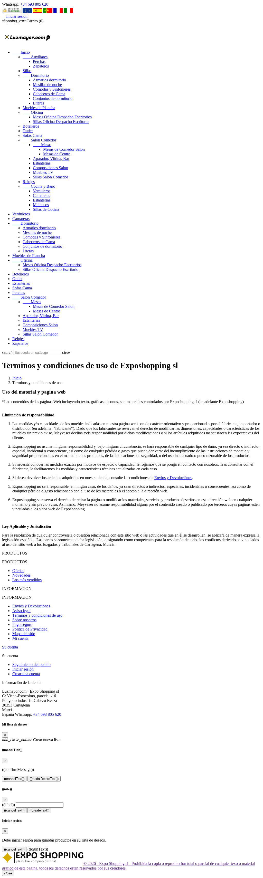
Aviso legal (21, 610)
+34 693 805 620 (34, 4)
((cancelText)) (14, 779)
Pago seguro (22, 624)
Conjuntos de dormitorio (52, 98)
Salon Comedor (39, 140)
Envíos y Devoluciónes (173, 477)
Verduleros (41, 191)
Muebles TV (43, 172)
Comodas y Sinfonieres (52, 89)
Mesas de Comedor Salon (64, 149)
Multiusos (41, 205)
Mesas (42, 144)
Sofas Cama (32, 135)
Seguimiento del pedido (31, 664)
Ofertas (18, 570)
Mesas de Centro (56, 154)
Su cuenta (10, 647)
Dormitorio (36, 75)
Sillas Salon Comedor (50, 177)
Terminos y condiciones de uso (37, 615)
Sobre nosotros (24, 620)
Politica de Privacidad (30, 629)
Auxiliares (35, 57)
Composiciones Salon (50, 168)
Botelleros (31, 126)
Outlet (28, 131)
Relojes (29, 181)
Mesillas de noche (47, 84)
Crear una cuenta (26, 674)
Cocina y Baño (39, 186)
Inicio (21, 52)
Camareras (41, 195)
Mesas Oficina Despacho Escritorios (62, 117)
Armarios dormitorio (49, 80)
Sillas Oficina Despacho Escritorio (61, 121)
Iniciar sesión (23, 669)
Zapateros (41, 66)
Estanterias (41, 163)
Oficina (33, 112)
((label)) (8, 805)
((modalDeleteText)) (44, 779)
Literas (38, 103)
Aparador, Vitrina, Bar (51, 158)
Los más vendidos (27, 580)
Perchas (39, 61)
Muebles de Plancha (39, 108)
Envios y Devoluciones (31, 606)
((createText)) (39, 810)
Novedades (21, 575)
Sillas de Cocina (46, 209)
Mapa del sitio (23, 634)
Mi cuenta (20, 638)
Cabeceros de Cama (49, 94)
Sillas (27, 71)
